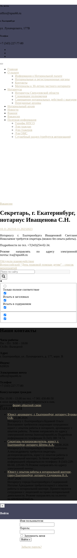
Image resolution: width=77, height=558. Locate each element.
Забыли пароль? (31, 546)
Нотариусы (14, 89)
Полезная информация (21, 119)
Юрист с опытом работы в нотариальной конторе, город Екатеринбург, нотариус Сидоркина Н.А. (39, 473)
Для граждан (23, 126)
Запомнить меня (34, 535)
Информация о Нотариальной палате (38, 75)
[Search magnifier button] (3, 277)
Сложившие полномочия (31, 96)
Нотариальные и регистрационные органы (42, 79)
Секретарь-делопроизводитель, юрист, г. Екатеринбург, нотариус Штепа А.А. (33, 443)
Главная (12, 69)
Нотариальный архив (21, 106)
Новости (13, 109)
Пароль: (25, 528)
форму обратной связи (27, 405)
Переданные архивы (28, 103)
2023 (30, 229)
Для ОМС (21, 133)
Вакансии (13, 116)
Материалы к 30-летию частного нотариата (42, 86)
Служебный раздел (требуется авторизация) (43, 136)
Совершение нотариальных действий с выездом (45, 99)
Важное (12, 113)
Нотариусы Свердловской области (37, 92)
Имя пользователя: (32, 520)
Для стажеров (23, 130)
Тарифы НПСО (25, 123)
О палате (13, 72)
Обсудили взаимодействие (17, 261)
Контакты (21, 82)
